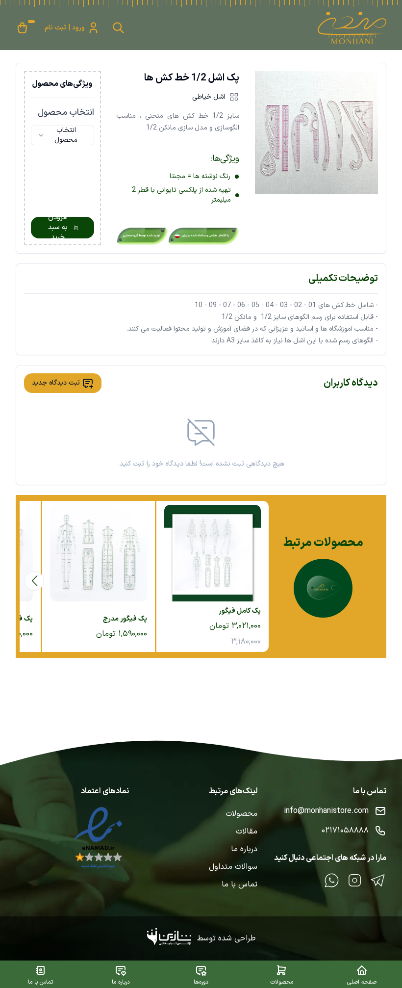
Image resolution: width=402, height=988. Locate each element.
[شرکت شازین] (172, 938)
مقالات (246, 831)
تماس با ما (239, 884)
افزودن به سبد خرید (58, 227)
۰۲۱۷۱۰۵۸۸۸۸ (345, 830)
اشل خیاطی (208, 97)
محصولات (241, 814)
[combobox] (62, 135)
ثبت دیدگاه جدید (56, 383)
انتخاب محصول (66, 112)
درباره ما (244, 849)
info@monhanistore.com (326, 811)
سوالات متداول (233, 867)
